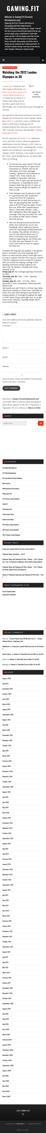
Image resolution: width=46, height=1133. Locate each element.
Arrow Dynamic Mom (8, 591)
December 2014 (7, 771)
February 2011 (6, 977)
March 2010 (6, 1034)
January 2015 (6, 766)
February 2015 (7, 761)
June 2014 (5, 802)
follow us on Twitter (34, 407)
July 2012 (5, 895)
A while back (7, 86)
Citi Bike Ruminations (9, 473)
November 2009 (7, 1055)
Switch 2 (5, 504)
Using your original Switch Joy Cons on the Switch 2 (18, 549)
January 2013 (6, 864)
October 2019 (6, 694)
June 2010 (5, 1019)
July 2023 (5, 683)
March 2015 (6, 755)
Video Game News (8, 519)
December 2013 (7, 823)
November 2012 (7, 874)
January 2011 (6, 983)
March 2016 (6, 730)
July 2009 (5, 1075)
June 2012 (5, 900)
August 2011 (6, 952)
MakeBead (5, 646)
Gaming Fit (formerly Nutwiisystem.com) (26, 398)
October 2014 (6, 781)
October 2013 (6, 833)
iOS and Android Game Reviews (12, 478)
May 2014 (5, 807)
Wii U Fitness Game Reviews (11, 535)
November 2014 (7, 776)
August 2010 (6, 1008)
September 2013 (7, 838)
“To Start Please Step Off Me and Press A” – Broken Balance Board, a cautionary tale (22, 639)
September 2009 (7, 1065)
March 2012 (6, 915)
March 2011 (6, 972)
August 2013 (6, 843)
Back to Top (22, 1130)
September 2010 (7, 1003)
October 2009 (7, 1060)
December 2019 (7, 688)
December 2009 (7, 1050)
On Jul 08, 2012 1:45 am (10, 81)
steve (23, 81)
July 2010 (5, 1013)
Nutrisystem (6, 483)
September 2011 (7, 946)
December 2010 (7, 988)
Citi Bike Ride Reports (9, 467)
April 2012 (5, 910)
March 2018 (6, 704)
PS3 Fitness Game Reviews (11, 498)
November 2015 (7, 740)
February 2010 (7, 1039)
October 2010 (6, 998)
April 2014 (5, 812)
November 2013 (7, 828)
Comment (7, 325)
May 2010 (5, 1024)
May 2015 (5, 750)
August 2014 (6, 792)
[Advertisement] (14, 442)
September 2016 (7, 714)
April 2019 (5, 699)
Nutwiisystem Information (10, 488)
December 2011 (7, 931)
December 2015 (7, 735)
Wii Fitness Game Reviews (10, 529)
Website (5, 366)
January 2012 (6, 926)
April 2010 (5, 1029)
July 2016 (5, 725)
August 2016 (6, 719)
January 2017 (6, 709)
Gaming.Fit (23, 8)
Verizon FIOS (25, 138)
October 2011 (6, 941)
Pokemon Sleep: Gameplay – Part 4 (13, 554)
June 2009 (5, 1081)
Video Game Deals (8, 514)
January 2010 (6, 1044)
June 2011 (5, 962)
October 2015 (6, 745)
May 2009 (5, 1086)
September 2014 (7, 786)
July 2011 (5, 957)
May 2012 (5, 905)
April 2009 (5, 1091)
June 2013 (5, 854)
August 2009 (6, 1070)
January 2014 (6, 817)
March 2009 (6, 1096)
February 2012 (7, 921)
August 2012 (6, 890)
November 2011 (7, 936)
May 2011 (5, 967)
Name (5, 348)
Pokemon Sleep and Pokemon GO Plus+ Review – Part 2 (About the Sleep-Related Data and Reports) (22, 568)
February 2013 (7, 859)
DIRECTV (10, 121)
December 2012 (7, 869)
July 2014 (5, 797)
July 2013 (5, 848)
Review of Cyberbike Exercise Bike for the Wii (28, 654)
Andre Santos (6, 654)
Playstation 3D (9, 67)
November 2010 (7, 993)
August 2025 (6, 678)
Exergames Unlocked (9, 594)
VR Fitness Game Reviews (10, 524)
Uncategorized (7, 509)
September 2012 (7, 884)
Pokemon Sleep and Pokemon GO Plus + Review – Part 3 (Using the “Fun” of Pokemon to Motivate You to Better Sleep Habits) (22, 560)
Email (5, 357)
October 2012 (6, 879)
